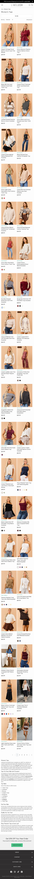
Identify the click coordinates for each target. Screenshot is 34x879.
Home (2, 9)
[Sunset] (8, 714)
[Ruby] (4, 198)
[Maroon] (18, 530)
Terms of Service (28, 876)
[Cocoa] (18, 641)
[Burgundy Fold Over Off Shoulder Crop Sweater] (24, 284)
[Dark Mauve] (20, 490)
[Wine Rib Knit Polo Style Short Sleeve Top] (9, 433)
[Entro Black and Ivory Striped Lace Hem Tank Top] (24, 105)
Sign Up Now (17, 845)
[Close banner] (32, 1)
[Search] (28, 5)
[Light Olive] (2, 198)
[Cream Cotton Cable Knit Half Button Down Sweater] (24, 433)
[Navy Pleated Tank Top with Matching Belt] (24, 469)
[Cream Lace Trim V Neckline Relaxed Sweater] (24, 691)
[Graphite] (2, 418)
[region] (17, 1)
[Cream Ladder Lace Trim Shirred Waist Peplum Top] (9, 357)
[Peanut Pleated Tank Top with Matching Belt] (9, 582)
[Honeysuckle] (4, 307)
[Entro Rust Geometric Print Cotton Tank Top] (9, 248)
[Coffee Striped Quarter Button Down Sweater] (9, 105)
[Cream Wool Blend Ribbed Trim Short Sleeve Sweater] (9, 619)
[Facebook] (11, 872)
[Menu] (2, 5)
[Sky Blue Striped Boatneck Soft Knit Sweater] (9, 284)
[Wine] (2, 455)
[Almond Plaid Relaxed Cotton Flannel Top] (24, 213)
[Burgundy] (18, 306)
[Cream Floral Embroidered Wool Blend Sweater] (24, 248)
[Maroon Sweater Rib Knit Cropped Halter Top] (24, 507)
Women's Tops (7, 9)
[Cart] (32, 5)
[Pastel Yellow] (24, 490)
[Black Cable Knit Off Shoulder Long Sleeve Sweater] (9, 507)
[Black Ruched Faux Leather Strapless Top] (24, 140)
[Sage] (4, 493)
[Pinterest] (22, 872)
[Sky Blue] (2, 307)
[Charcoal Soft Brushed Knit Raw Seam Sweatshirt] (24, 395)
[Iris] (11, 714)
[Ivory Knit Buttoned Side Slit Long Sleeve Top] (24, 582)
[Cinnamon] (18, 380)
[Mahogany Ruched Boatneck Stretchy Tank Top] (24, 655)
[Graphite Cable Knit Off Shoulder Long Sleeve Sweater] (9, 395)
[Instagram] (15, 872)
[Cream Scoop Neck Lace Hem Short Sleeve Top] (9, 545)
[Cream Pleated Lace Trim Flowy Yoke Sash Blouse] (9, 469)
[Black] (20, 306)
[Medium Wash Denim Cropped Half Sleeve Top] (9, 655)
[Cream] (22, 306)
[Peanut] (26, 490)
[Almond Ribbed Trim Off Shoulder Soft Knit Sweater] (9, 322)
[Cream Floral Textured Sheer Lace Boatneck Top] (24, 70)
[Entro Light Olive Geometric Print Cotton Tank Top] (9, 175)
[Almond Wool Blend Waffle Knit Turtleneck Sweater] (9, 213)
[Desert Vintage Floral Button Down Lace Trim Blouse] (9, 34)
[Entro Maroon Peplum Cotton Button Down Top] (24, 34)
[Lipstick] (4, 714)
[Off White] (22, 490)
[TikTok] (18, 872)
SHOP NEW (27, 1)
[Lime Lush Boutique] (17, 5)
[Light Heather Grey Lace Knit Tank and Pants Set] (9, 728)
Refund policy (17, 877)
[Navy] (18, 490)
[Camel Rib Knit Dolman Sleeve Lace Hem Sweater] (24, 175)
